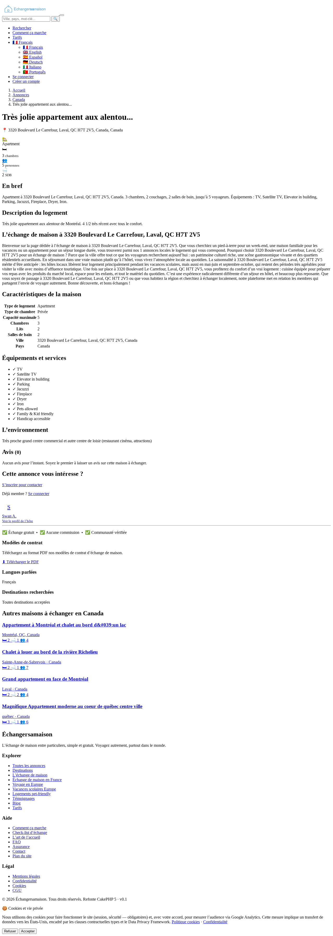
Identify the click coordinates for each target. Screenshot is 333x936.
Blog (16, 803)
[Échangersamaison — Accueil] (31, 13)
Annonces (20, 95)
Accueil (18, 90)
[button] (22, 42)
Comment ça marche (29, 32)
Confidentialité (24, 881)
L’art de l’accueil (26, 837)
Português (34, 72)
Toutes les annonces (28, 765)
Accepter (28, 931)
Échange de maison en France (37, 779)
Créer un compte (26, 81)
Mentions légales (26, 876)
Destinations (22, 770)
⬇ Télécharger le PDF (20, 562)
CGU (17, 890)
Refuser (10, 931)
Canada (18, 99)
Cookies (19, 885)
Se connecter (23, 76)
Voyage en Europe (27, 784)
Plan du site (21, 856)
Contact (18, 851)
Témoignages (23, 798)
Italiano (32, 67)
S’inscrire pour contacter (22, 485)
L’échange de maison (29, 775)
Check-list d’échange (29, 832)
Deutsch (33, 62)
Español (32, 57)
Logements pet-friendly (31, 794)
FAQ (16, 842)
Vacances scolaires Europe (34, 789)
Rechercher (21, 28)
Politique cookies (186, 922)
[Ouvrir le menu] (62, 15)
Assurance (21, 846)
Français (33, 47)
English (32, 52)
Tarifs (17, 37)
